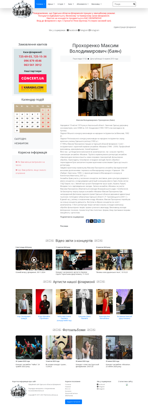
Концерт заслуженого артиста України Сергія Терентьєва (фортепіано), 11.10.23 (72, 273)
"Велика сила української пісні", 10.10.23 (112, 272)
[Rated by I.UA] (127, 384)
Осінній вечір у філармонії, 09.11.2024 (30, 272)
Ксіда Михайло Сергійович (44, 317)
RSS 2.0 (67, 389)
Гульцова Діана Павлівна (84, 317)
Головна (39, 4)
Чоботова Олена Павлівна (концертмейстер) (64, 318)
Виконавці (95, 4)
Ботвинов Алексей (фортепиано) (124, 317)
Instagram (94, 30)
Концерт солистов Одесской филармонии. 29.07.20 (87, 365)
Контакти (68, 391)
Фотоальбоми (74, 329)
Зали (70, 4)
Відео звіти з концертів (74, 240)
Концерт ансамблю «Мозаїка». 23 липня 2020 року (118, 365)
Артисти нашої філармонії (74, 281)
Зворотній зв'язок (71, 393)
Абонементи (82, 4)
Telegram (84, 30)
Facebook (73, 30)
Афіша (50, 4)
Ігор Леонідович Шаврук (24, 317)
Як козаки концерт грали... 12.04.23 (56, 365)
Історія (61, 4)
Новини (68, 387)
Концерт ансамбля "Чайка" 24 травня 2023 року (28, 365)
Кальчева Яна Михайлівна (104, 317)
